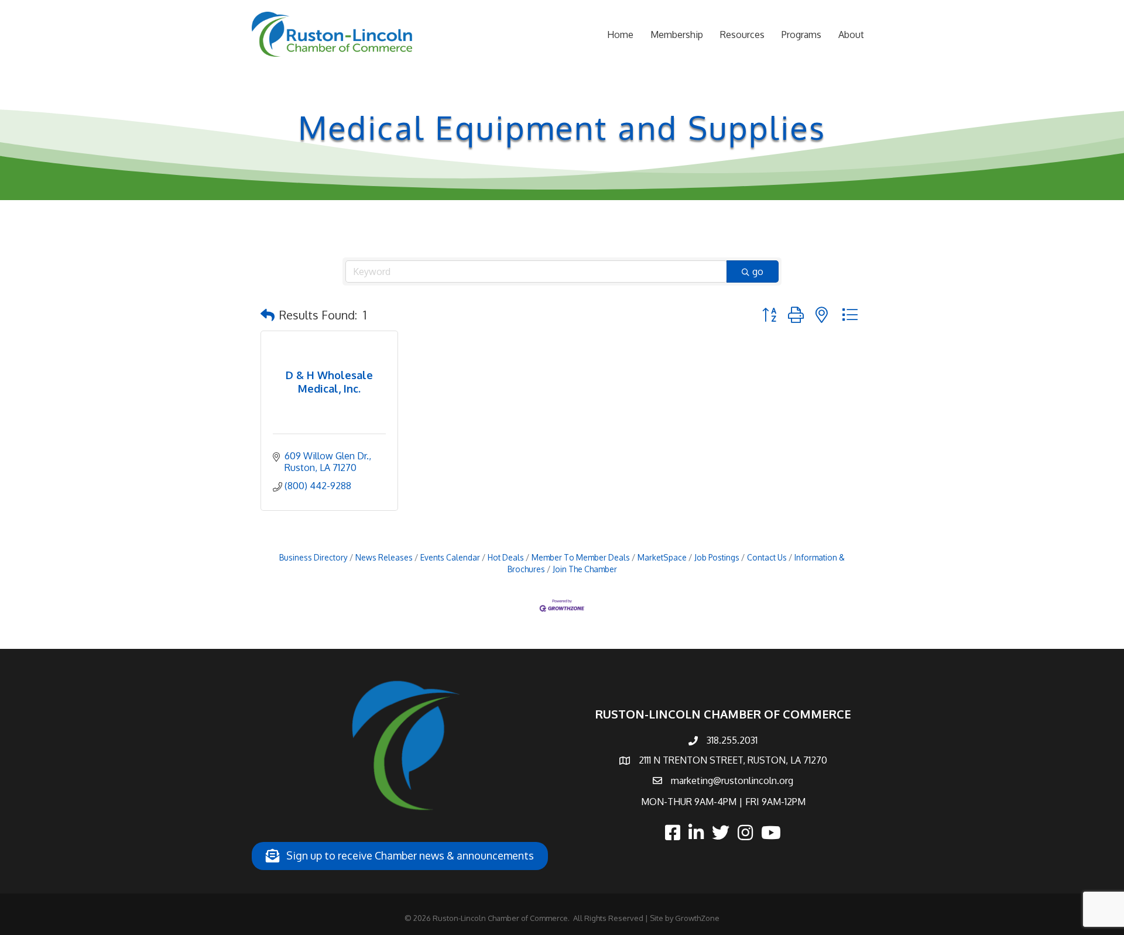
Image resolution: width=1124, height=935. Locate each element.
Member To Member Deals (581, 557)
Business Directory (313, 557)
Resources (742, 34)
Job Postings (716, 557)
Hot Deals (506, 557)
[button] (268, 314)
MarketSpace (662, 557)
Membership (676, 34)
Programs (801, 34)
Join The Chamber (585, 569)
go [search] (757, 271)
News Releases (384, 557)
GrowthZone (697, 918)
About (851, 34)
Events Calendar (450, 557)
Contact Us (767, 557)
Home (620, 34)
